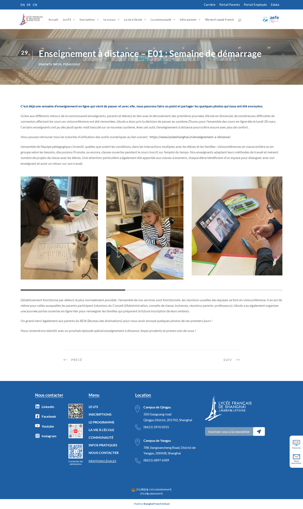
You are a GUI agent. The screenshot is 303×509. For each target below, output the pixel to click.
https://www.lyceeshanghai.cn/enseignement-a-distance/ (190, 137)
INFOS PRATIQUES (103, 445)
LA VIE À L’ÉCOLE (101, 430)
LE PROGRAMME (101, 422)
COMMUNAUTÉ (101, 437)
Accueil (53, 19)
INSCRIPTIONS (100, 414)
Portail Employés (255, 4)
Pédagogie (71, 64)
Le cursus (109, 19)
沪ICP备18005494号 (151, 493)
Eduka (275, 4)
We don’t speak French (219, 19)
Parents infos (50, 64)
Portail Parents (229, 4)
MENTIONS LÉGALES (102, 461)
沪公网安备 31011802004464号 (154, 489)
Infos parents (188, 19)
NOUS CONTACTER (104, 453)
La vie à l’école (133, 19)
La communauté (161, 19)
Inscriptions (87, 19)
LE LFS (93, 407)
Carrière (209, 4)
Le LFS (67, 19)
